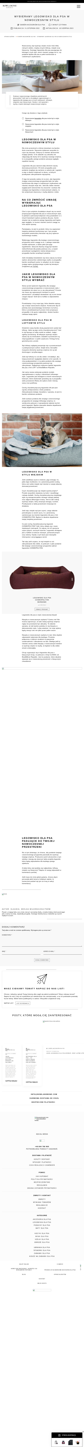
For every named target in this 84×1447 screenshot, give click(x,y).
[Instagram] (42, 1132)
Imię (4, 951)
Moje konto (42, 1283)
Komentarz (7, 935)
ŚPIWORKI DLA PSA (42, 1250)
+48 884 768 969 (42, 1146)
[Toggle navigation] (79, 6)
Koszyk (72, 6)
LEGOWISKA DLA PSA (42, 1222)
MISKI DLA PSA (41, 1236)
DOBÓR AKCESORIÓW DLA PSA (10, 1050)
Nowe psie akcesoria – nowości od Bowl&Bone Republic (24, 1269)
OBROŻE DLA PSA (42, 1242)
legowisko (38, 118)
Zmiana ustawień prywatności (42, 1188)
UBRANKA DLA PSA (42, 1247)
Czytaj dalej (11, 1081)
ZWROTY (42, 1199)
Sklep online (24, 1264)
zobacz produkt (42, 609)
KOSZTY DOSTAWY (42, 1159)
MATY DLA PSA (42, 1228)
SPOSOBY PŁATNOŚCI (42, 1162)
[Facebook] (39, 1132)
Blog (24, 1274)
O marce (60, 1264)
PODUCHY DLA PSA (42, 1225)
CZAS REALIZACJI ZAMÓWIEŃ (42, 1165)
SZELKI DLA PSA (42, 1239)
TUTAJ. (35, 266)
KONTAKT (42, 1208)
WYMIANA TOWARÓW (42, 1202)
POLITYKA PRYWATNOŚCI (42, 1179)
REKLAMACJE (42, 1205)
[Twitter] (44, 1132)
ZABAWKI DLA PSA (42, 1253)
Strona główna (9, 36)
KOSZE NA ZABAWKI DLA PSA (42, 1256)
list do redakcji (23, 1003)
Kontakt (42, 1278)
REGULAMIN (42, 1185)
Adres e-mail (49, 951)
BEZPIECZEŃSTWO (42, 1182)
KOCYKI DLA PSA (42, 1233)
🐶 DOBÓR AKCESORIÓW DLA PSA (26, 36)
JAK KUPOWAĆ (42, 1176)
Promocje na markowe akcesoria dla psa (59, 1270)
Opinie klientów (60, 1274)
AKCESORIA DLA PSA (42, 1219)
